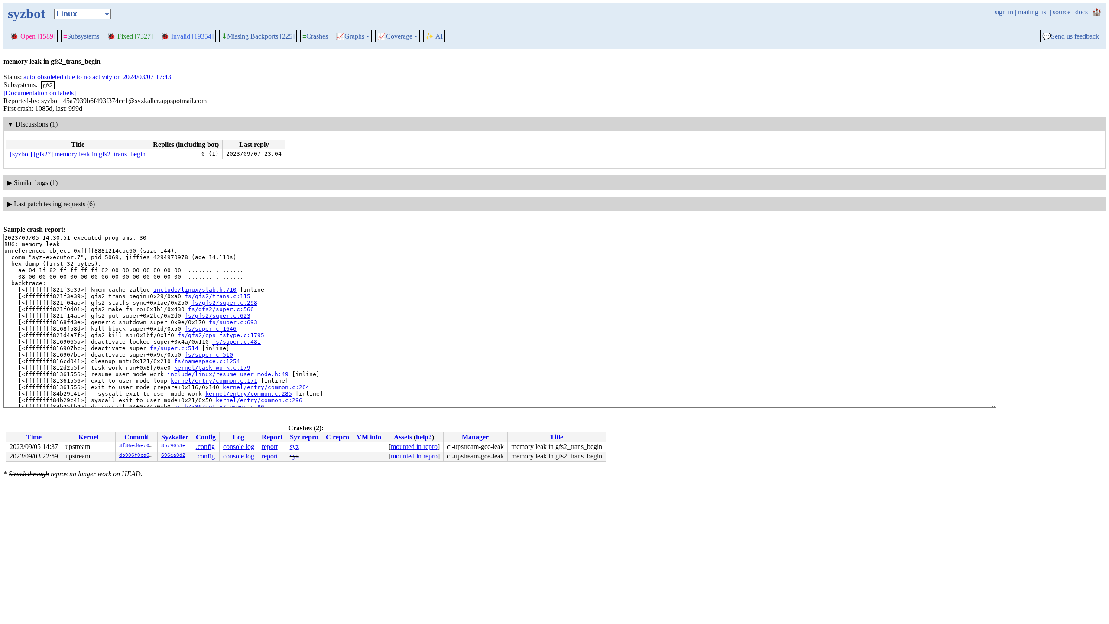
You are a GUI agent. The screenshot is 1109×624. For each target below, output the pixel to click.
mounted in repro (414, 446)
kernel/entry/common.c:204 (266, 387)
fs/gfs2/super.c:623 (217, 315)
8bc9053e (173, 445)
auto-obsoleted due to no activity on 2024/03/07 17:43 (97, 77)
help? (424, 437)
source (1061, 12)
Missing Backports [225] (258, 36)
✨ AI (434, 36)
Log (238, 437)
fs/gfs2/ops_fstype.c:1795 (221, 335)
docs (1081, 12)
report (270, 446)
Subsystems (81, 36)
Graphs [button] (350, 36)
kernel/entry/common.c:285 (248, 393)
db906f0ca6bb (137, 455)
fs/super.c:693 (233, 322)
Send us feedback (1070, 36)
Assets (403, 437)
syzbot (26, 13)
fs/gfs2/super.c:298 (224, 302)
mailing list (1033, 12)
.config (205, 446)
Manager (475, 437)
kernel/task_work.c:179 (212, 367)
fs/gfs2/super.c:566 (221, 309)
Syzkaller (174, 437)
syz (294, 446)
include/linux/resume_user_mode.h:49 (228, 374)
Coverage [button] (394, 36)
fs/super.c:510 (209, 354)
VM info (369, 437)
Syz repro (304, 437)
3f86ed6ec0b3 (137, 445)
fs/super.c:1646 (211, 328)
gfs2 (48, 85)
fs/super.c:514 (174, 348)
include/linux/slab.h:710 (195, 289)
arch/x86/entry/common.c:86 (219, 406)
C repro (337, 437)
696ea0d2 (173, 455)
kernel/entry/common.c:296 (259, 400)
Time (34, 437)
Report (272, 437)
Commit (136, 437)
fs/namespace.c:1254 (207, 361)
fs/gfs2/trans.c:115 (217, 296)
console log (238, 446)
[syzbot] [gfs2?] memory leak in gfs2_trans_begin (78, 154)
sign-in (1004, 12)
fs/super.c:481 (236, 341)
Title (556, 437)
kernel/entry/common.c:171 (214, 380)
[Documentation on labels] (39, 93)
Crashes (315, 36)
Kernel (88, 437)
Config (206, 437)
